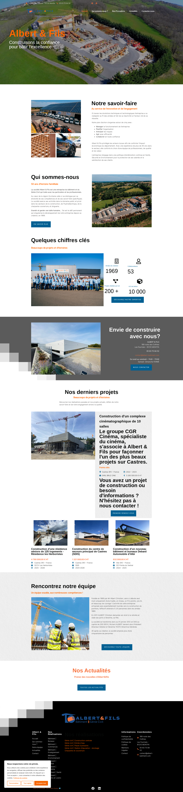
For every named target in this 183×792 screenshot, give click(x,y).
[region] (27, 774)
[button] (33, 435)
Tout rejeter (27, 783)
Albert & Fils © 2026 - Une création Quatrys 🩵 (47, 788)
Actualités (133, 11)
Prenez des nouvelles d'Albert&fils (91, 677)
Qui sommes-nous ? (100, 11)
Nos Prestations (118, 11)
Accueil (84, 11)
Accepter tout (41, 783)
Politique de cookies (20, 778)
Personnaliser (14, 783)
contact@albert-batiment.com (147, 355)
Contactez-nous (148, 11)
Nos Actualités (92, 670)
